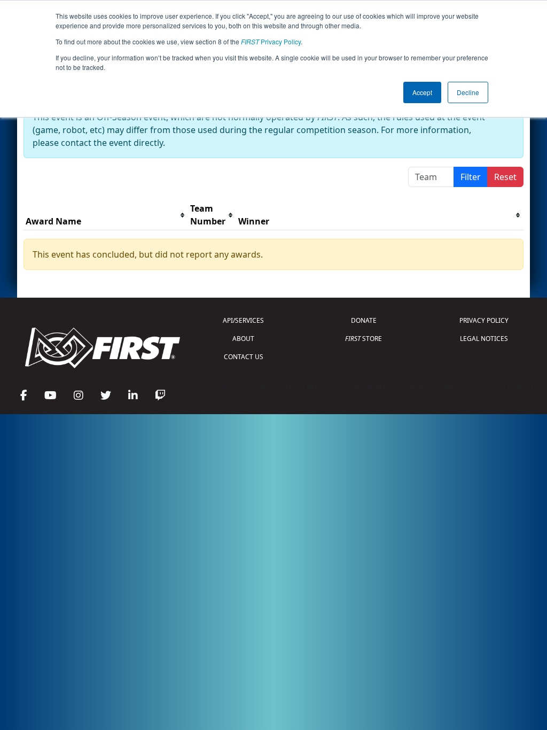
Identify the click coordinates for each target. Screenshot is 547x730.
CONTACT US (243, 356)
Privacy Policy (271, 41)
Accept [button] (422, 92)
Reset (505, 177)
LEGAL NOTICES (484, 338)
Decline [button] (468, 92)
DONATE (364, 320)
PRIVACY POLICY (484, 320)
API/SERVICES (243, 320)
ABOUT (243, 338)
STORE (363, 338)
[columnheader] (106, 215)
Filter (470, 177)
